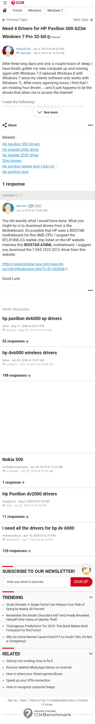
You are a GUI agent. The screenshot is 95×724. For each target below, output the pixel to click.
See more (50, 112)
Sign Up (12, 700)
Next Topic (80, 19)
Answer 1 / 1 (12, 195)
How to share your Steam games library (34, 674)
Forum (17, 10)
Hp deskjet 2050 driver (20, 155)
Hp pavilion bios (15, 172)
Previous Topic (17, 19)
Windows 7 (55, 10)
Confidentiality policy (62, 700)
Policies (48, 704)
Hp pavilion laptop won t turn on (28, 166)
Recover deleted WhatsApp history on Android (38, 667)
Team (23, 700)
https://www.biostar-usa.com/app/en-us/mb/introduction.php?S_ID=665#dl (33, 266)
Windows (34, 10)
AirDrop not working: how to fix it (29, 661)
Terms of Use (38, 700)
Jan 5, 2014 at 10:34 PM (48, 53)
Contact (83, 700)
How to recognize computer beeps (30, 687)
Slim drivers (11, 161)
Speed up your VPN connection (28, 680)
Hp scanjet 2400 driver (20, 149)
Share (12, 125)
